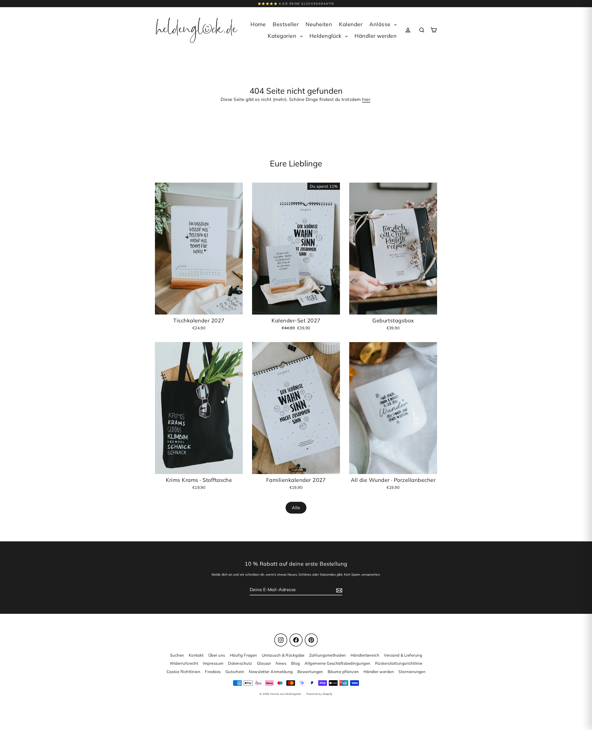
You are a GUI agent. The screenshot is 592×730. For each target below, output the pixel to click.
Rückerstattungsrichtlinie (398, 663)
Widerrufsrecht (184, 663)
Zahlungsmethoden (327, 655)
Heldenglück (326, 35)
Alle (296, 507)
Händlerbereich (365, 655)
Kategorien (283, 35)
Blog (295, 663)
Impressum (213, 663)
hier (366, 99)
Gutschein (234, 671)
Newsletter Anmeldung (271, 671)
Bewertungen (310, 671)
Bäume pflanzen (343, 671)
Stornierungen (412, 671)
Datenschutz (240, 663)
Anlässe (380, 24)
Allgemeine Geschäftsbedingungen (337, 663)
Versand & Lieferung (403, 655)
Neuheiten (318, 24)
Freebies (213, 671)
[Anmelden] (338, 589)
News (281, 663)
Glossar (264, 663)
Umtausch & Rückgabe (283, 655)
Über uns (216, 655)
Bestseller (286, 24)
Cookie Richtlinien (183, 671)
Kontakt (196, 655)
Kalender (350, 24)
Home (258, 24)
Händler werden (376, 35)
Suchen (177, 655)
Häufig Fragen (243, 655)
